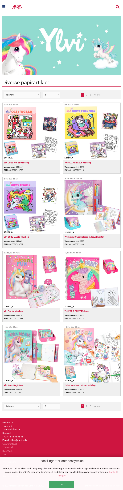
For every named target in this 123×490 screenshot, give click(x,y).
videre (97, 94)
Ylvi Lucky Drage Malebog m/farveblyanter (84, 237)
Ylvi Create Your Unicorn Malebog (80, 385)
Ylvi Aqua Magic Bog (13, 385)
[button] (7, 6)
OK (61, 484)
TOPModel (7, 447)
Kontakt (113, 471)
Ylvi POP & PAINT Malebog (77, 311)
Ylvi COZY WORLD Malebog (16, 163)
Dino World (7, 451)
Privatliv (62, 475)
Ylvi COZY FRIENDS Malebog (78, 163)
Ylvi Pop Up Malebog (13, 311)
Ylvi (4, 454)
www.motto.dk (9, 444)
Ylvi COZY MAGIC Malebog (16, 237)
